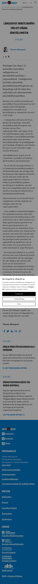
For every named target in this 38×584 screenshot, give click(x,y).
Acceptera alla (19, 294)
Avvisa (19, 304)
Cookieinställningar (19, 299)
